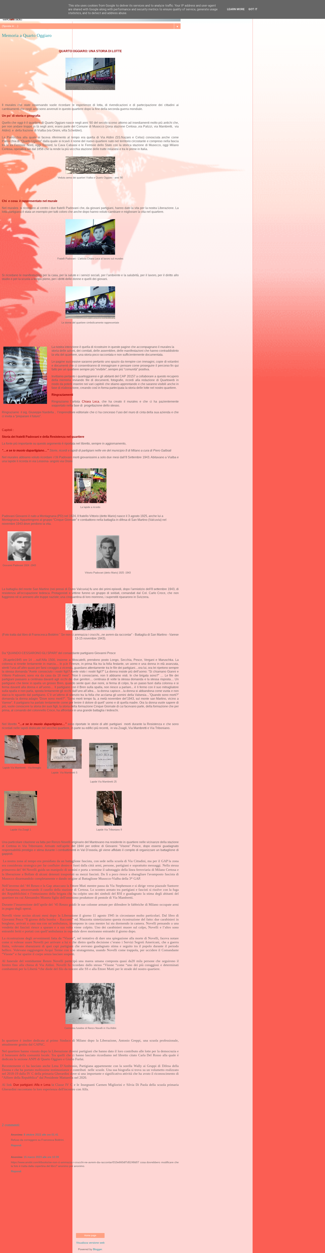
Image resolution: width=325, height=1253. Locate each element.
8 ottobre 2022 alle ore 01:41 (41, 1134)
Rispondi (16, 1145)
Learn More (236, 9)
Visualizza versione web (90, 1242)
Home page (90, 1235)
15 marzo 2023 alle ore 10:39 (41, 1156)
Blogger (97, 1249)
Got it (252, 9)
